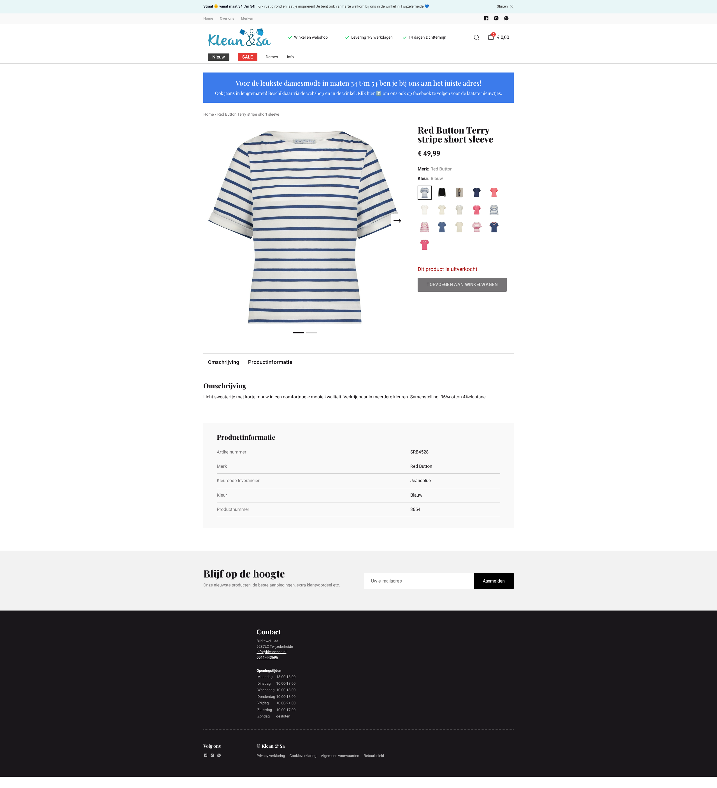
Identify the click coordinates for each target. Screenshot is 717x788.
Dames (272, 57)
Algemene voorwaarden (340, 756)
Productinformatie (270, 362)
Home (208, 19)
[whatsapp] (506, 19)
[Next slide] (397, 220)
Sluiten (502, 6)
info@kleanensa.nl (271, 652)
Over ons (227, 19)
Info (290, 57)
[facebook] (486, 19)
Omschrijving (223, 362)
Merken (247, 19)
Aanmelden (494, 581)
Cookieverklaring (303, 756)
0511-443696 (267, 658)
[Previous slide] (212, 220)
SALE (247, 57)
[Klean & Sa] (239, 38)
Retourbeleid (374, 756)
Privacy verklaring (271, 756)
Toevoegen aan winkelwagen (462, 284)
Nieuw (218, 57)
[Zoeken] (476, 37)
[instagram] (496, 19)
